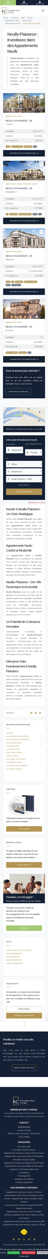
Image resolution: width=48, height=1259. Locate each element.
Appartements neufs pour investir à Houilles (24, 1211)
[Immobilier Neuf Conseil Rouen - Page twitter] (29, 1239)
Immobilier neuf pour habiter (24, 1160)
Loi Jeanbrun (24, 1173)
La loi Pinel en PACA (14, 769)
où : (7, 458)
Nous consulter (24, 865)
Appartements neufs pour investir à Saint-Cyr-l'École (24, 1225)
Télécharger (24, 829)
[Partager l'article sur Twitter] (40, 713)
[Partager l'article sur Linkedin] (36, 713)
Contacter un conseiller (18, 391)
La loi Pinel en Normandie (16, 766)
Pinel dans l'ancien (14, 752)
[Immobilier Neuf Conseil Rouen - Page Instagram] (24, 1239)
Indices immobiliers (14, 953)
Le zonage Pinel (12, 746)
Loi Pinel (9, 733)
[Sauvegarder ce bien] (41, 96)
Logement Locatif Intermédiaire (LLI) (24, 1169)
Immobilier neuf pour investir (24, 1150)
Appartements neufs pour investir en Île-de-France (24, 1153)
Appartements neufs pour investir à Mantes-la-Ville (24, 1221)
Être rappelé (24, 1009)
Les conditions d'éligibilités (17, 739)
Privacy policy (24, 1256)
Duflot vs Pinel (12, 756)
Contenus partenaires (24, 1182)
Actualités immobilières (24, 1179)
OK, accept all (13, 1253)
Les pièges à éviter (14, 762)
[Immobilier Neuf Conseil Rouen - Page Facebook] (14, 1239)
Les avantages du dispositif (17, 736)
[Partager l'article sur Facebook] (31, 713)
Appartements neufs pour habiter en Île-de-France (24, 1163)
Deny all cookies (28, 1253)
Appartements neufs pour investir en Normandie (24, 1156)
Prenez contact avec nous (24, 1068)
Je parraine (24, 928)
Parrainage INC (24, 1176)
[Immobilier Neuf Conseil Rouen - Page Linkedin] (19, 1239)
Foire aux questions (14, 963)
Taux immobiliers (13, 957)
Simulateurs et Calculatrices (19, 950)
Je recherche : (11, 444)
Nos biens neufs (24, 1146)
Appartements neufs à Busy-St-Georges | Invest (24, 1195)
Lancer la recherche (24, 491)
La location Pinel (13, 749)
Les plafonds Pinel (14, 743)
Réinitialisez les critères (36, 503)
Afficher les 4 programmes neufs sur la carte (24, 429)
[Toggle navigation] (43, 11)
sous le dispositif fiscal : (33, 445)
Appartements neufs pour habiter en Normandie (24, 1166)
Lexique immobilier (14, 960)
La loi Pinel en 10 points (16, 759)
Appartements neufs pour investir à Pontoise (24, 1192)
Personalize (42, 1253)
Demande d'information (24, 1015)
